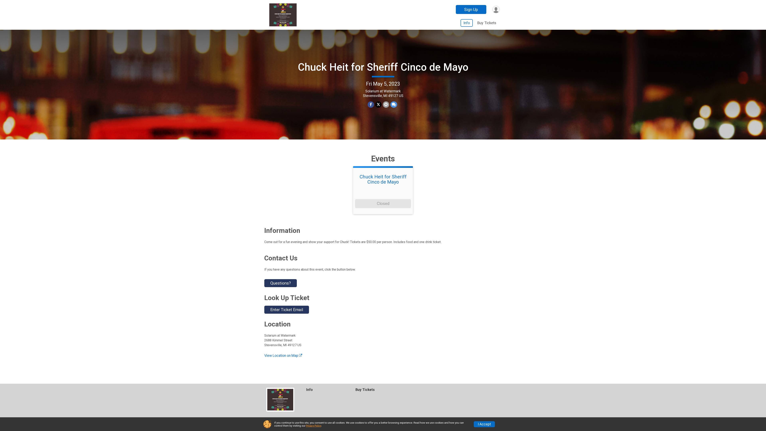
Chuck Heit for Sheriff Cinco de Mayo (383, 67)
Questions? (280, 283)
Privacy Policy (313, 425)
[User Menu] (496, 9)
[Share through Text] (393, 104)
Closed (383, 203)
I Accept (484, 424)
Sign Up (471, 9)
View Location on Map (281, 356)
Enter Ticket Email (286, 309)
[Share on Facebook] (371, 104)
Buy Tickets (486, 23)
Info (466, 23)
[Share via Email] (386, 104)
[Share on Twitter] (378, 104)
